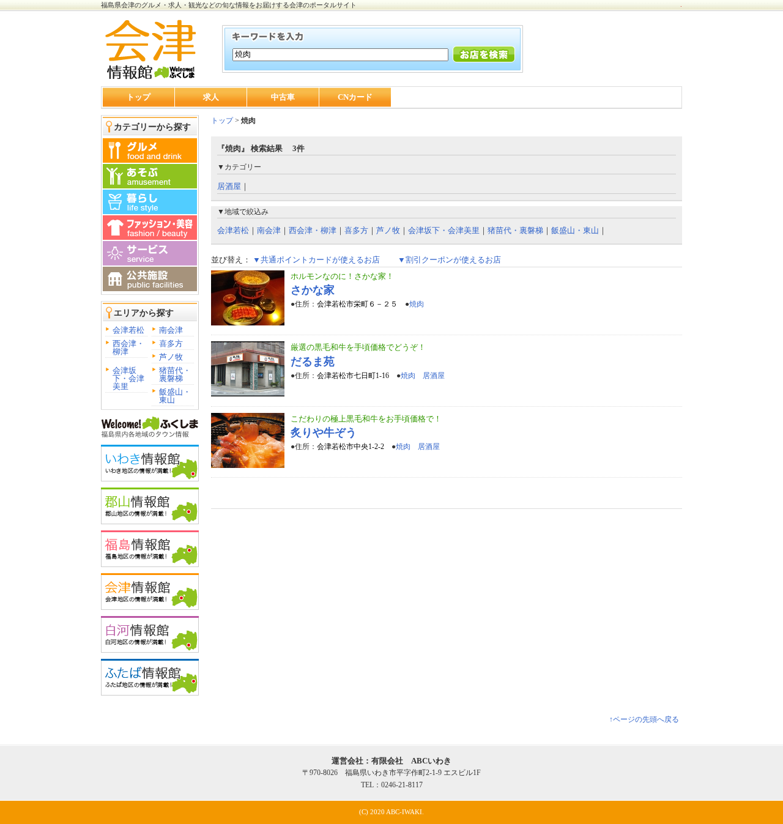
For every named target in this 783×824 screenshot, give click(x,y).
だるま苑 (313, 361)
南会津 (171, 330)
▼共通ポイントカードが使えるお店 (316, 259)
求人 (211, 97)
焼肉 (416, 304)
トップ (138, 97)
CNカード (355, 97)
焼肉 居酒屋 (423, 375)
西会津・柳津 (128, 347)
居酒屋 (229, 186)
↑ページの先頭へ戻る (644, 719)
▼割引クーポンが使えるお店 (449, 259)
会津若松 (128, 330)
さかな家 (313, 290)
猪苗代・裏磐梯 (175, 374)
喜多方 (171, 343)
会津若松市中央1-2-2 (350, 446)
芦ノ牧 (171, 357)
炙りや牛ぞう (324, 432)
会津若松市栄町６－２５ (357, 304)
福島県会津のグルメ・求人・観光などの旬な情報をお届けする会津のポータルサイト (229, 5)
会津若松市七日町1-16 (353, 375)
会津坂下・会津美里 (128, 378)
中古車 (283, 97)
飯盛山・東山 (175, 395)
